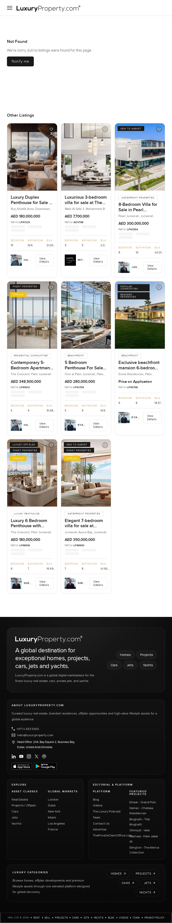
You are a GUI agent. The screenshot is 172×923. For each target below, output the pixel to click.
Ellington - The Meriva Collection (144, 850)
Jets (130, 665)
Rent (36, 917)
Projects (146, 655)
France (53, 829)
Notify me (20, 61)
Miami (52, 817)
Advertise (99, 829)
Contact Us (101, 823)
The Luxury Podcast (107, 811)
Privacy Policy (154, 917)
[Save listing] (51, 129)
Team (96, 817)
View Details (44, 260)
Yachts (148, 665)
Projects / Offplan (24, 805)
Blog (96, 799)
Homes (125, 655)
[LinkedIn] (14, 756)
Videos (97, 805)
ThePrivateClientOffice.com (108, 835)
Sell (48, 917)
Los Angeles (56, 823)
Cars (114, 665)
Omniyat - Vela (139, 830)
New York (54, 811)
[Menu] (9, 7)
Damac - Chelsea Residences (141, 810)
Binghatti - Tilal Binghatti (139, 821)
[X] (36, 756)
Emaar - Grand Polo (142, 802)
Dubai (52, 805)
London (53, 799)
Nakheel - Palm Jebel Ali (143, 838)
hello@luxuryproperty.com (35, 735)
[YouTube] (21, 756)
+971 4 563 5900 (28, 729)
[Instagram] (29, 756)
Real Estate (20, 799)
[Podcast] (44, 756)
